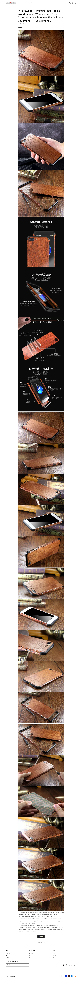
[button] (20, 2)
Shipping (31, 955)
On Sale (7, 957)
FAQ (54, 953)
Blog (7, 955)
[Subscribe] (27, 964)
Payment (31, 953)
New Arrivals (8, 953)
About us (55, 955)
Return (30, 957)
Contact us (55, 957)
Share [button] (20, 27)
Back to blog (41, 942)
